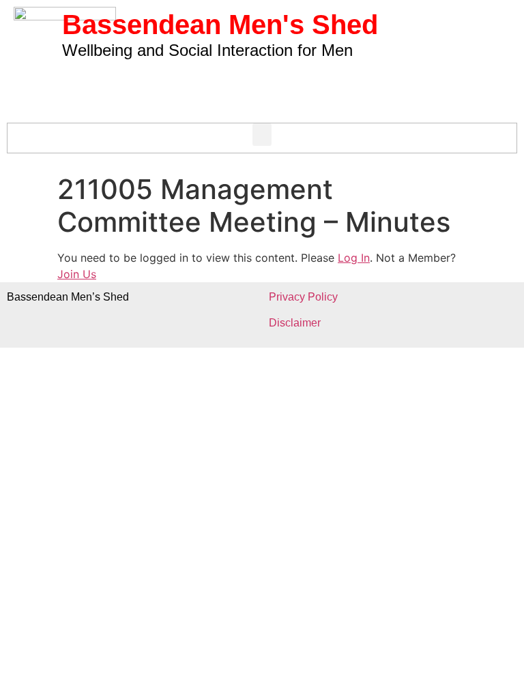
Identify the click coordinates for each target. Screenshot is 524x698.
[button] (262, 134)
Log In (354, 257)
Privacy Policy (303, 297)
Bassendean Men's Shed (220, 25)
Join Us (76, 274)
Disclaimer (295, 323)
